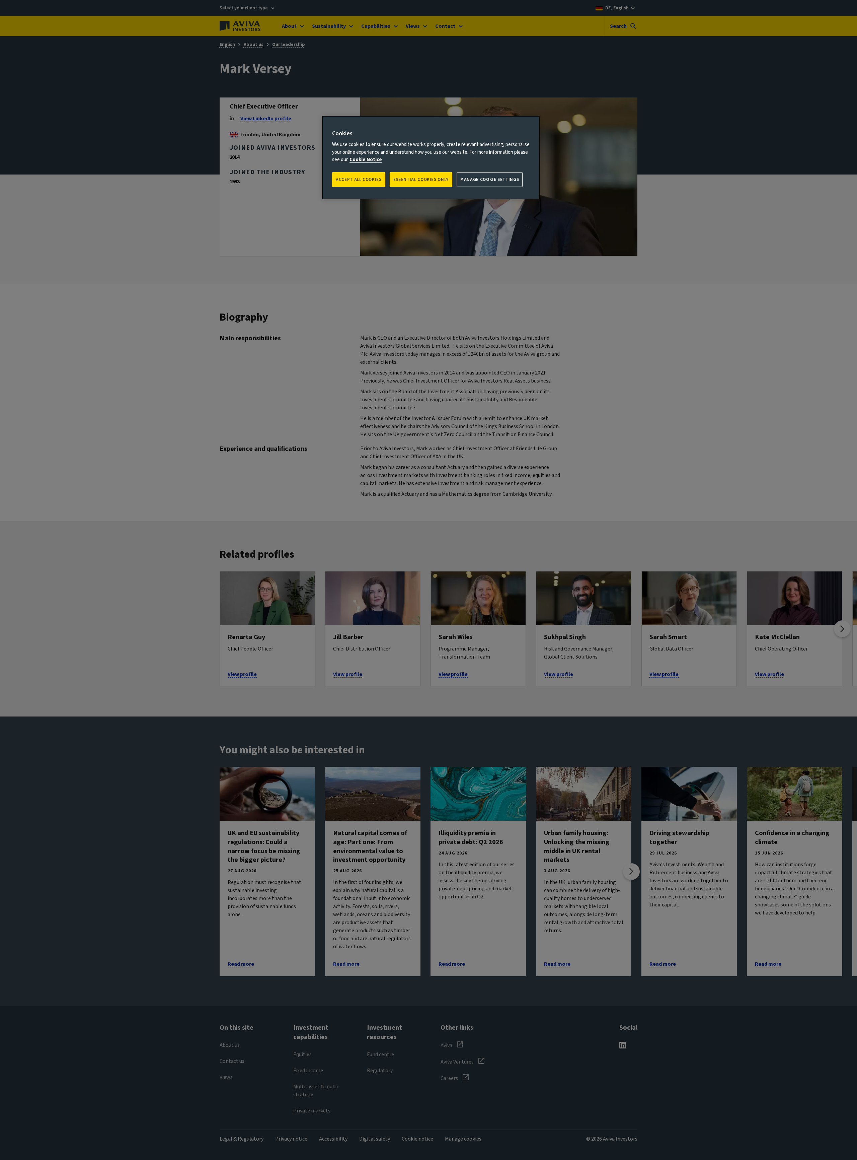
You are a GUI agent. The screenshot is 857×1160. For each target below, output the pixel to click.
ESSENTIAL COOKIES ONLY (421, 180)
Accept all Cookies (359, 180)
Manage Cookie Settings (489, 180)
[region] (431, 157)
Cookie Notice (365, 159)
